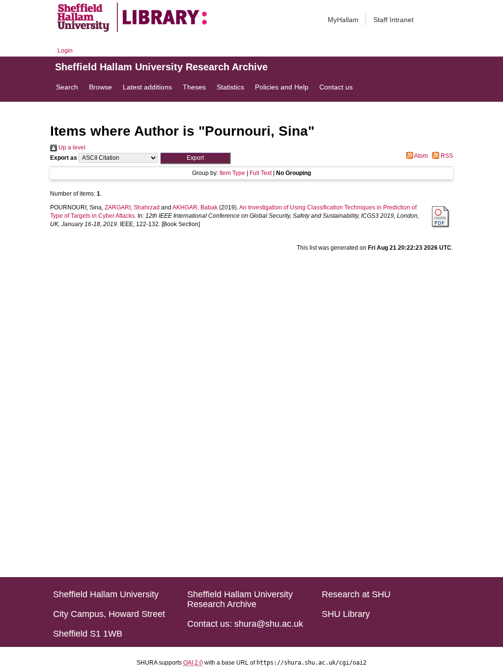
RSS (446, 155)
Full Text (261, 173)
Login (65, 50)
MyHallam (343, 20)
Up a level (71, 147)
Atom (420, 155)
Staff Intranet (393, 20)
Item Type (232, 173)
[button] (195, 158)
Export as (63, 157)
